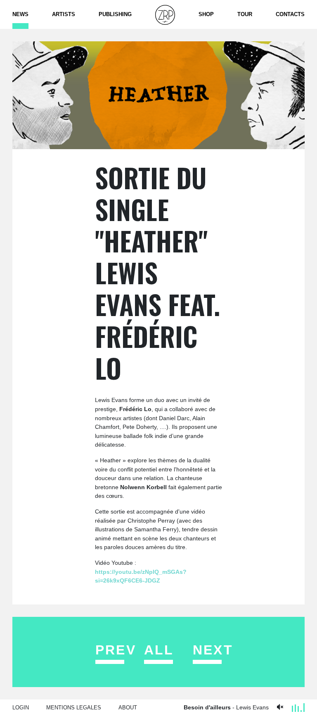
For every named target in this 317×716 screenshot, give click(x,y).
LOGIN (20, 707)
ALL (159, 649)
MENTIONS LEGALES (73, 707)
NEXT (212, 649)
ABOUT (127, 707)
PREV (114, 649)
